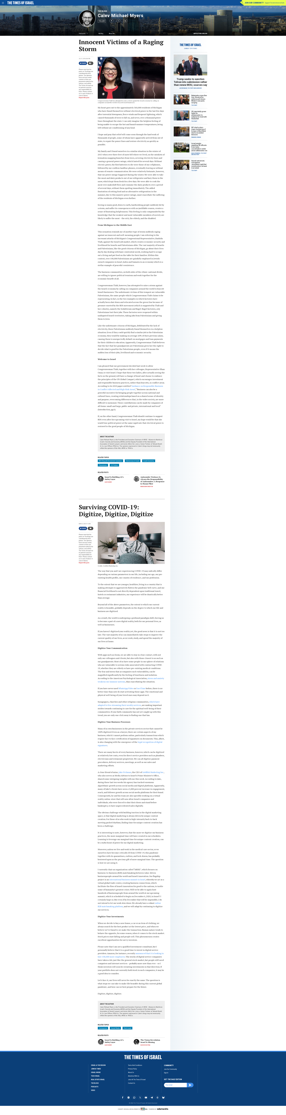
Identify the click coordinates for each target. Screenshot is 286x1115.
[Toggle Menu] (3, 3)
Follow (102, 21)
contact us (131, 1083)
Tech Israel (127, 1028)
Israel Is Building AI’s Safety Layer (114, 478)
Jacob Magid (183, 88)
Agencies (199, 88)
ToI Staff (190, 88)
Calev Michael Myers (121, 15)
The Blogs (102, 11)
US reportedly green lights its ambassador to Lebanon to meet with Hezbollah (199, 115)
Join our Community (254, 3)
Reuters (196, 154)
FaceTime (140, 688)
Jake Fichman (125, 772)
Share (84, 63)
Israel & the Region (98, 1065)
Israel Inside (96, 1072)
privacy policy (132, 1069)
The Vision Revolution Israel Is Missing (150, 1041)
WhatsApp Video (126, 688)
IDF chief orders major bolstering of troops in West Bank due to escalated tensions (198, 131)
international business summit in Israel (127, 879)
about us (131, 1072)
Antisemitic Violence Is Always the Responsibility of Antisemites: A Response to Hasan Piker (152, 480)
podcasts (94, 1087)
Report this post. (84, 97)
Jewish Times (96, 1069)
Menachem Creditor (146, 486)
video (93, 1090)
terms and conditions (135, 1065)
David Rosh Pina (145, 1045)
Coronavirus (103, 1028)
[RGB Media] (144, 1109)
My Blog (101, 33)
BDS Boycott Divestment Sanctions (110, 461)
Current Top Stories (190, 48)
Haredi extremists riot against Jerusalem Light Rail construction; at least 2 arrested (199, 164)
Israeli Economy (148, 461)
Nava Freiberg (195, 153)
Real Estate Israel (98, 1079)
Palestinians (103, 465)
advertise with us (133, 1076)
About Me (112, 33)
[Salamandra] (162, 1109)
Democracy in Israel (132, 461)
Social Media (115, 1028)
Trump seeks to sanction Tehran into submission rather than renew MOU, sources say (190, 82)
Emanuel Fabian (196, 137)
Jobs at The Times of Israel (137, 1079)
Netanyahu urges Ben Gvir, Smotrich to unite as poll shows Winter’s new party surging (199, 99)
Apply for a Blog (200, 33)
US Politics (114, 465)
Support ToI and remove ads (274, 3)
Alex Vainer (108, 482)
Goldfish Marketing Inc (152, 772)
